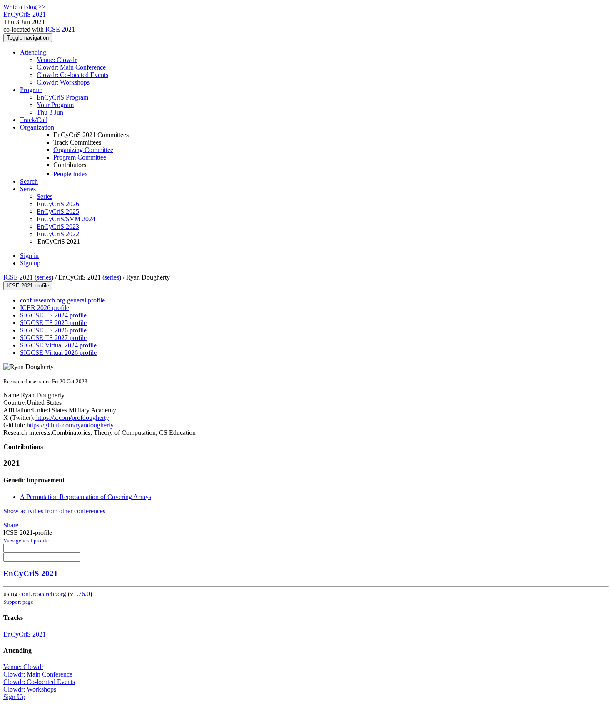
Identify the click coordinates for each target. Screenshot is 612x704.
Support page (18, 602)
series (44, 277)
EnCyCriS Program (62, 97)
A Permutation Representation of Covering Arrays (85, 496)
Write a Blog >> (24, 6)
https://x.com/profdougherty (72, 417)
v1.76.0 (80, 593)
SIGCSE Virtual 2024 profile (58, 345)
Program (31, 89)
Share (10, 525)
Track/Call (33, 119)
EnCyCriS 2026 (58, 203)
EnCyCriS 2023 (58, 226)
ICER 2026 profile (44, 307)
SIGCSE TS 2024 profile (53, 315)
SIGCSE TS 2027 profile (53, 337)
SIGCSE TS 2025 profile (53, 322)
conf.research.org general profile (62, 300)
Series (44, 196)
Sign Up (14, 696)
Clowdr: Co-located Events (72, 74)
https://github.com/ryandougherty (69, 425)
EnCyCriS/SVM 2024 (66, 218)
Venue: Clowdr (57, 59)
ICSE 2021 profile (28, 285)
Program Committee (79, 157)
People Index (70, 173)
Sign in (29, 255)
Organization (37, 127)
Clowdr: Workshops (63, 82)
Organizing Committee (83, 149)
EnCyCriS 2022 (58, 233)
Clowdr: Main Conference (71, 67)
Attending (33, 52)
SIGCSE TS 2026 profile (53, 330)
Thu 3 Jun (50, 112)
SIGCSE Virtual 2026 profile (58, 352)
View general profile (26, 540)
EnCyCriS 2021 (30, 573)
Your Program (55, 104)
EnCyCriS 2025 (58, 211)
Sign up (30, 263)
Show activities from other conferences (54, 510)
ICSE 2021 (60, 29)
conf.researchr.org (42, 593)
